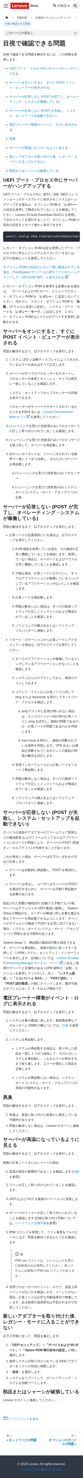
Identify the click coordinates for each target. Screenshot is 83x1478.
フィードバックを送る (23, 1418)
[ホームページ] (6, 18)
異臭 (12, 138)
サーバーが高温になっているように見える (38, 147)
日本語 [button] (62, 5)
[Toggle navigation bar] (6, 6)
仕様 (65, 1025)
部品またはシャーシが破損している (34, 170)
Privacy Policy (31, 1469)
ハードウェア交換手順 (30, 1223)
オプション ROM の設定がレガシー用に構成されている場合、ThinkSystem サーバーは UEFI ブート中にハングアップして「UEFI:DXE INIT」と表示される (41, 272)
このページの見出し (19, 33)
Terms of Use (52, 1469)
